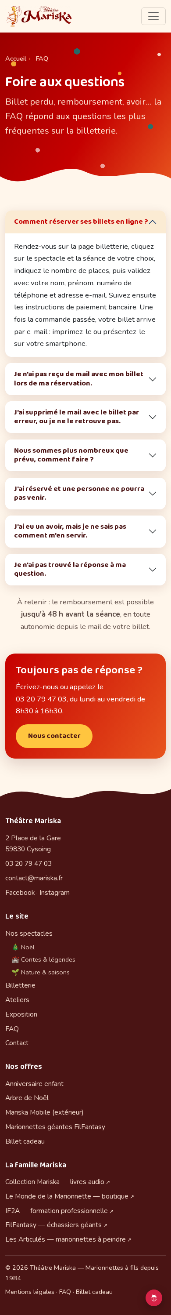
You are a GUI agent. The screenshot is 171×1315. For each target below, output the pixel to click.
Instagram (54, 892)
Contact (16, 1042)
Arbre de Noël (27, 1097)
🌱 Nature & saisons (40, 972)
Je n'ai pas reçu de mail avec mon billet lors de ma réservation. (78, 378)
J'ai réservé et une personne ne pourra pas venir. (79, 493)
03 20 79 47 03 (28, 863)
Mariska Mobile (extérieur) (44, 1112)
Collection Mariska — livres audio (54, 1181)
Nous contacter (54, 736)
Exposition (21, 1014)
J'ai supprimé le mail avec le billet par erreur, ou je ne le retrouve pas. (76, 417)
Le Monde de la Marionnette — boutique (66, 1196)
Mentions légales (29, 1291)
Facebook (20, 892)
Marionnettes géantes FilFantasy (55, 1126)
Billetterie (20, 985)
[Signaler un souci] (154, 1298)
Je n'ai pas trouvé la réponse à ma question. (70, 569)
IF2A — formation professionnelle (56, 1210)
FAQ (12, 1028)
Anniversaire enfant (34, 1083)
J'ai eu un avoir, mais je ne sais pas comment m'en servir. (70, 531)
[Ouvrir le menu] (153, 16)
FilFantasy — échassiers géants (53, 1224)
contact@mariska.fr (34, 878)
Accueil (15, 58)
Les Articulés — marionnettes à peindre (65, 1239)
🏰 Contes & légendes (43, 959)
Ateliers (17, 999)
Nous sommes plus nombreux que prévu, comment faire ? (71, 455)
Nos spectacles (29, 933)
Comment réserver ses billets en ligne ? (81, 222)
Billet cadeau (25, 1141)
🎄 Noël (23, 947)
